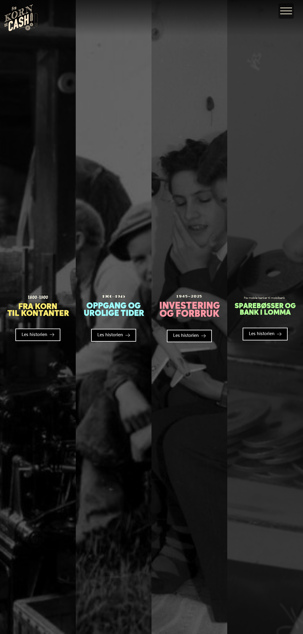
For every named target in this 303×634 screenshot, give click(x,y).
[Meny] (286, 11)
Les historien (34, 334)
